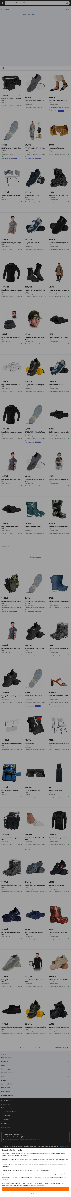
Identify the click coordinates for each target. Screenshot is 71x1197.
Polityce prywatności (39, 1185)
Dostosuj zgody (60, 1174)
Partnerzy (5, 1179)
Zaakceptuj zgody (35, 1189)
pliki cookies (47, 1153)
